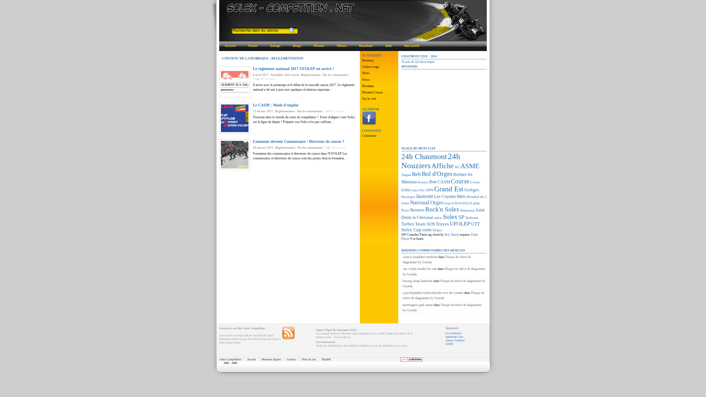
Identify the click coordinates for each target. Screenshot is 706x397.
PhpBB (326, 359)
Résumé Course (372, 92)
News (366, 80)
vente (427, 229)
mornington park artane (418, 305)
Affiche (442, 166)
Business (368, 60)
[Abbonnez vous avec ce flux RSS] (288, 333)
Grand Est (448, 189)
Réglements (467, 210)
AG (456, 167)
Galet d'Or (417, 190)
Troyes (442, 224)
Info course (292, 74)
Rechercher (292, 31)
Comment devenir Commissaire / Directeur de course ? (298, 141)
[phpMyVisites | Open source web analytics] (411, 360)
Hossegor (408, 197)
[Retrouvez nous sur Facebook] (369, 124)
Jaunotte (424, 196)
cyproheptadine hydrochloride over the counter (433, 293)
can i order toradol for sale (420, 269)
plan (476, 203)
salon (438, 218)
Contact (291, 359)
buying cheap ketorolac (418, 281)
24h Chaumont (424, 156)
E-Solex (475, 182)
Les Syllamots (453, 333)
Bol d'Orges (437, 173)
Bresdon (423, 182)
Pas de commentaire (335, 74)
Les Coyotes (445, 196)
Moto (365, 73)
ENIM (405, 190)
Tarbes (407, 224)
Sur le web (369, 99)
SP (461, 217)
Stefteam (471, 218)
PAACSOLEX (463, 203)
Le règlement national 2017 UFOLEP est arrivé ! (293, 68)
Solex (450, 216)
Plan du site (309, 359)
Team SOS (425, 224)
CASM (443, 181)
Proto (405, 210)
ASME (469, 166)
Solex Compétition (230, 359)
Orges (436, 202)
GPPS (429, 190)
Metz (461, 196)
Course (460, 181)
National (419, 202)
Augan (406, 175)
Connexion (369, 136)
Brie (433, 181)
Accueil (251, 359)
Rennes (417, 210)
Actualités (277, 74)
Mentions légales (271, 359)
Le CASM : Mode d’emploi (275, 105)
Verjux (437, 230)
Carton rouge (370, 67)
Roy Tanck (452, 235)
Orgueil (449, 203)
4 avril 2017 (261, 74)
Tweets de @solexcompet (417, 62)
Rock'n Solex (442, 209)
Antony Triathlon (455, 340)
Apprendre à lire (454, 336)
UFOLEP (460, 224)
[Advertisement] (442, 104)
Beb (416, 174)
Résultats (368, 86)
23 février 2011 (263, 111)
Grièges (471, 189)
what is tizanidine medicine (420, 257)
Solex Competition (260, 7)
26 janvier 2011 (263, 147)
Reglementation (311, 74)
